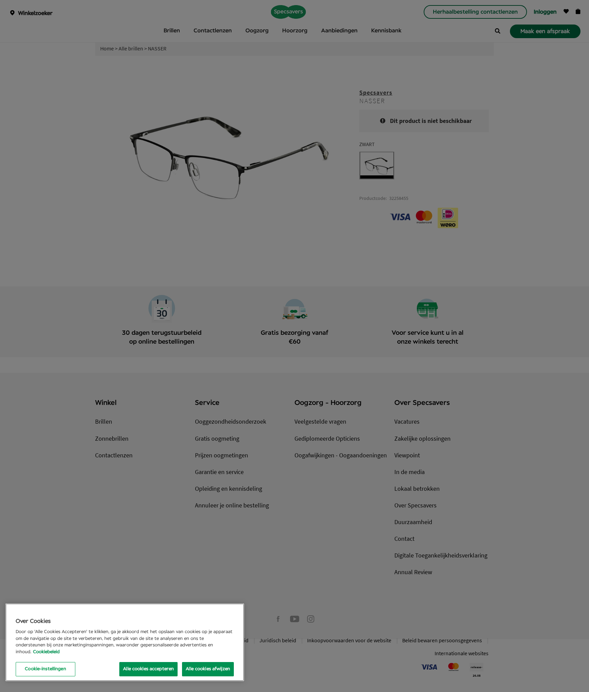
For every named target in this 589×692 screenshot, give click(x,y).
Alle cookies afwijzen (208, 669)
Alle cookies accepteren (148, 669)
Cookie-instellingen (45, 669)
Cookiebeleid (46, 652)
